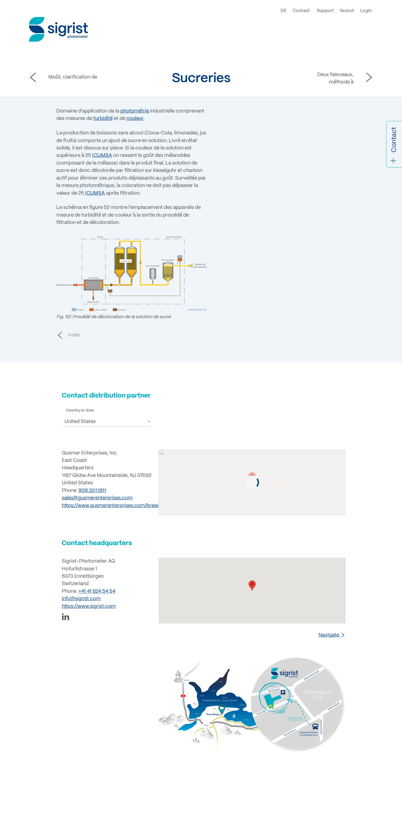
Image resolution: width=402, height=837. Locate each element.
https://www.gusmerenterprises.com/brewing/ (114, 506)
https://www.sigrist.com (89, 606)
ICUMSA (102, 155)
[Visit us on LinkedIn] (107, 618)
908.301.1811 (92, 490)
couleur (134, 118)
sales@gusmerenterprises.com (97, 498)
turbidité (103, 118)
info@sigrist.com (81, 599)
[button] (107, 421)
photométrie (134, 111)
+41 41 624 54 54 (96, 591)
